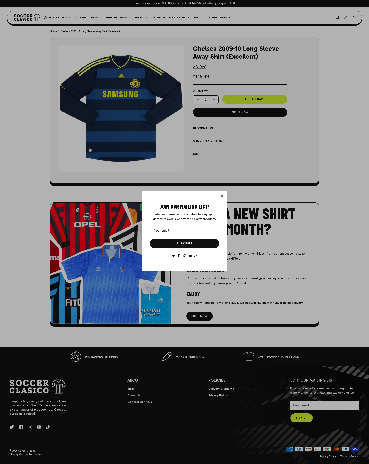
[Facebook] (179, 255)
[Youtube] (190, 255)
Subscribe (184, 243)
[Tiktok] (195, 255)
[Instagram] (184, 255)
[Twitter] (173, 255)
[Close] (222, 196)
